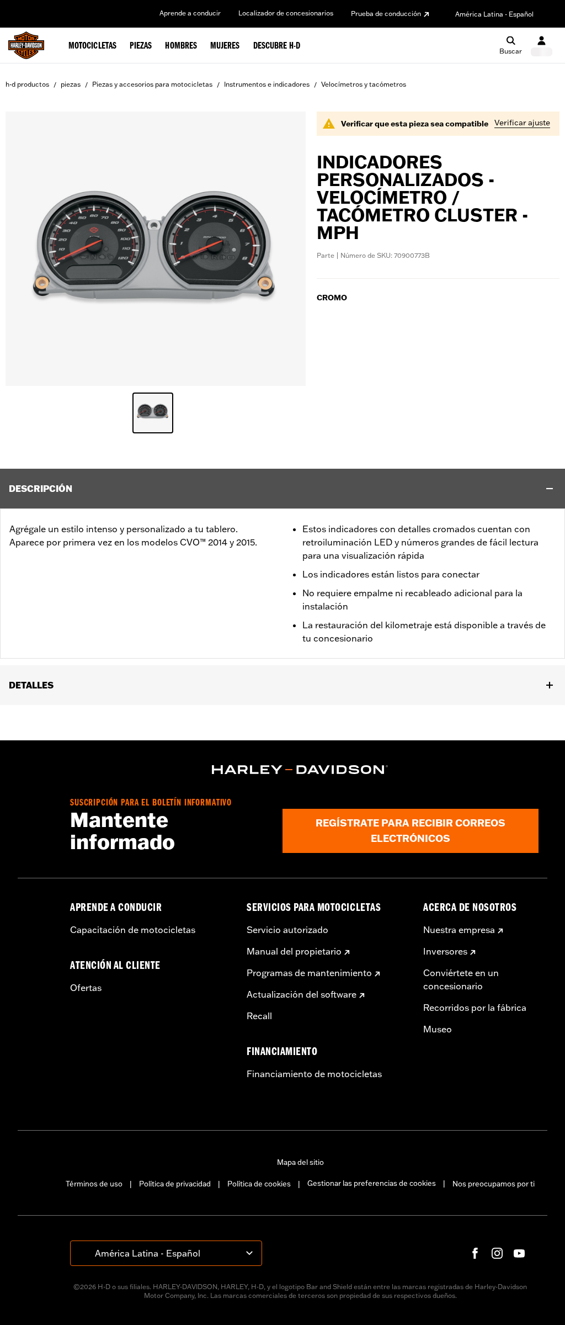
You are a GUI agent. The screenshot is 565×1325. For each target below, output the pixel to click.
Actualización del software (301, 994)
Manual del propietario (294, 951)
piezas (71, 84)
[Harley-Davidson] (300, 769)
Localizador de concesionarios (285, 13)
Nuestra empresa (459, 929)
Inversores (445, 951)
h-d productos (27, 84)
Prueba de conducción (386, 13)
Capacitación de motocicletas (132, 929)
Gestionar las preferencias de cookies (371, 1183)
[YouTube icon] (519, 1253)
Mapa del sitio (300, 1162)
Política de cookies (259, 1183)
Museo (437, 1029)
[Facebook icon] (475, 1253)
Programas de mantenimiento (309, 972)
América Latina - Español (494, 14)
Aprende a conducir (190, 13)
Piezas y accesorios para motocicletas (152, 84)
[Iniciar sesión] (541, 45)
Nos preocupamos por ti (493, 1183)
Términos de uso (94, 1183)
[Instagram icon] (497, 1253)
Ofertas (86, 987)
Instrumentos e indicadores (267, 84)
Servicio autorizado (287, 929)
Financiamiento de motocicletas (314, 1073)
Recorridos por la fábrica (474, 1007)
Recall (259, 1015)
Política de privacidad (175, 1183)
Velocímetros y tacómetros (363, 84)
